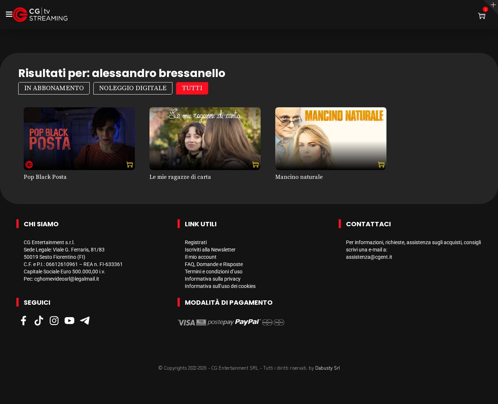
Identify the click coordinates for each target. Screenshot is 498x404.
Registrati (196, 242)
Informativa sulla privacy (213, 279)
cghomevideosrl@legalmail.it (66, 279)
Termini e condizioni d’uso (213, 271)
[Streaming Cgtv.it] (40, 14)
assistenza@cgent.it (369, 257)
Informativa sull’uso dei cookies (220, 286)
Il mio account (201, 257)
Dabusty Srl (327, 367)
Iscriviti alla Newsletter (210, 250)
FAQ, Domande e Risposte (214, 264)
